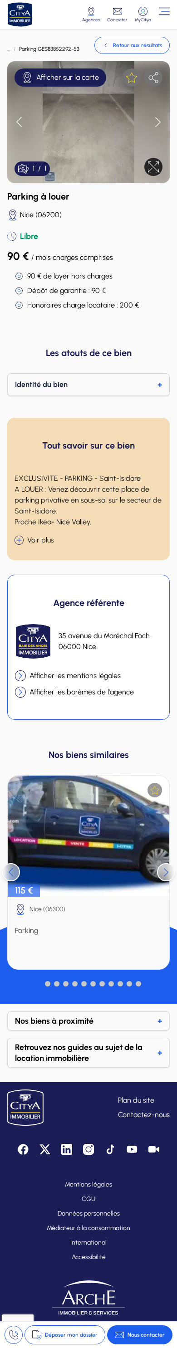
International (88, 1242)
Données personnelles (89, 1213)
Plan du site (136, 1100)
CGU (88, 1199)
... (8, 49)
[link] (132, 45)
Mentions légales (88, 1184)
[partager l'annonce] (153, 77)
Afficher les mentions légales (75, 675)
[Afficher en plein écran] (153, 167)
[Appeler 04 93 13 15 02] (14, 1335)
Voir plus (40, 540)
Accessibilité (89, 1257)
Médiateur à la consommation (88, 1228)
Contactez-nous (144, 1114)
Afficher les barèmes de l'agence (82, 692)
